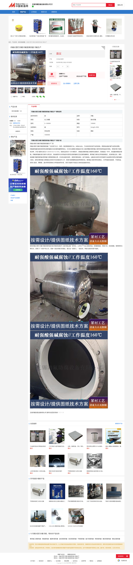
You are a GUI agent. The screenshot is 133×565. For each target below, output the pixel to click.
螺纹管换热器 (107, 539)
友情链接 (99, 561)
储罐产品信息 (61, 554)
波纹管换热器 (63, 539)
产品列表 (14, 42)
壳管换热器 (98, 539)
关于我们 (32, 561)
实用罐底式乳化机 (110, 36)
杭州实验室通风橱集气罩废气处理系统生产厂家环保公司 (44, 526)
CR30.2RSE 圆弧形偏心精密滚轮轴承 (58, 526)
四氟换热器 (45, 539)
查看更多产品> (119, 423)
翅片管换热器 (89, 539)
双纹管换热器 (72, 539)
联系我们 (41, 561)
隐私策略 (66, 561)
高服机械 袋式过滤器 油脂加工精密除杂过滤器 (61, 501)
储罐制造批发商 (71, 554)
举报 (23, 96)
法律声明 (83, 561)
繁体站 (91, 561)
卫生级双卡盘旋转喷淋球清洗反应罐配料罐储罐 (79, 36)
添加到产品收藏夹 (15, 198)
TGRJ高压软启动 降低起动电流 (118, 61)
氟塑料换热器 (54, 539)
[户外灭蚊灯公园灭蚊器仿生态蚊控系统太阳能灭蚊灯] (116, 71)
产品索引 (13, 195)
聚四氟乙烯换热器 (35, 539)
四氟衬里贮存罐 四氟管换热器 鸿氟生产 (69, 556)
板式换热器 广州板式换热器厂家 (38, 36)
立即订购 (76, 83)
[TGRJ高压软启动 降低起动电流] (116, 54)
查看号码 (92, 75)
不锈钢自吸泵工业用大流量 (37, 501)
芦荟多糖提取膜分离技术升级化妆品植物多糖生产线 (81, 501)
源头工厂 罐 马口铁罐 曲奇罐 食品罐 (20, 36)
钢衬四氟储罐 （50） (17, 111)
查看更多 (17, 131)
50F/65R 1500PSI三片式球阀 (75, 526)
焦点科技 (68, 563)
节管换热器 (81, 539)
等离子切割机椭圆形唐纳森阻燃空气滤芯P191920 (118, 501)
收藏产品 (15, 96)
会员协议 (75, 561)
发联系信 (54, 83)
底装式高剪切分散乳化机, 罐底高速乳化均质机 (98, 36)
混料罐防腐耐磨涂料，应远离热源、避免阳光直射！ (61, 36)
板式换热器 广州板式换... (16, 174)
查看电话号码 (16, 123)
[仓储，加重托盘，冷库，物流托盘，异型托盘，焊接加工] (116, 87)
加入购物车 (67, 83)
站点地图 (58, 561)
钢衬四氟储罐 (21, 42)
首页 (10, 42)
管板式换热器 (116, 539)
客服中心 (49, 561)
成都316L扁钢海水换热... (16, 156)
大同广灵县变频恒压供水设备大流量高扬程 (98, 501)
